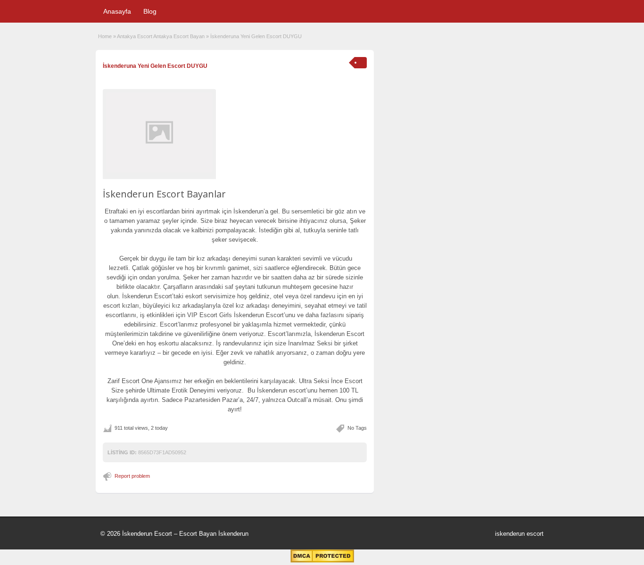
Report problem (132, 476)
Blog (150, 11)
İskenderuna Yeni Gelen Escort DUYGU (155, 66)
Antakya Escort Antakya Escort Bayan (161, 36)
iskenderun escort (519, 533)
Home (105, 36)
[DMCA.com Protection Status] (322, 560)
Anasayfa (117, 11)
